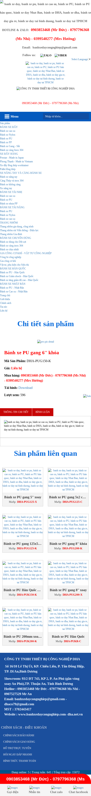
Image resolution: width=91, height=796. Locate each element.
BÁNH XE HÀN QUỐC (13, 268)
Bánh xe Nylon (7, 134)
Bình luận (43, 412)
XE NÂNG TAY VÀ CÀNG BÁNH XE (21, 172)
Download (25, 388)
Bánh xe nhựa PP (9, 203)
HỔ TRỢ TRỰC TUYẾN (17, 748)
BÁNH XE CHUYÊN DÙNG (15, 238)
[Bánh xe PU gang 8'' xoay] (68, 572)
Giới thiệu (5, 299)
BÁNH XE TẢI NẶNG (12, 207)
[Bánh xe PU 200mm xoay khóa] (23, 619)
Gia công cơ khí (8, 260)
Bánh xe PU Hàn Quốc (68, 636)
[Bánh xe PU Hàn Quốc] (68, 619)
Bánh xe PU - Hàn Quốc (12, 272)
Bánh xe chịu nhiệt (9, 249)
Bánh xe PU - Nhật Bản (12, 287)
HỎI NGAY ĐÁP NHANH (17, 754)
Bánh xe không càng (10, 184)
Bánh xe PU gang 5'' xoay (22, 497)
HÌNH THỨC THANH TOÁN (19, 760)
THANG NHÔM (9, 222)
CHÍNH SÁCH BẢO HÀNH (18, 735)
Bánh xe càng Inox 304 (11, 150)
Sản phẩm (5, 123)
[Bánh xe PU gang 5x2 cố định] (68, 480)
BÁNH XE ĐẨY (9, 127)
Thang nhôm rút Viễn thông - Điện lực (19, 230)
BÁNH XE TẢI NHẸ (11, 192)
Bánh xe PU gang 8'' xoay (68, 590)
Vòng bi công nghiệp (10, 257)
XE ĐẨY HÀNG (9, 153)
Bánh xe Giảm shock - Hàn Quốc (16, 276)
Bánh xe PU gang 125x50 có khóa (23, 543)
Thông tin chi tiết (15, 412)
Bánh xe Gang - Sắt (10, 146)
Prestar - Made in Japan (12, 157)
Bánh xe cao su (7, 130)
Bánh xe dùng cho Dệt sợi (13, 241)
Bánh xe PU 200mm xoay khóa (23, 636)
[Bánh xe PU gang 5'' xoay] (23, 480)
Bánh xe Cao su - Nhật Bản (14, 291)
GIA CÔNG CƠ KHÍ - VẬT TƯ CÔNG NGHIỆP (26, 253)
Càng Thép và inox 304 (11, 180)
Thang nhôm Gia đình (11, 234)
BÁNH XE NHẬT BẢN (12, 283)
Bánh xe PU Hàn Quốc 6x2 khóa (23, 590)
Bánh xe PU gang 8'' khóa (68, 543)
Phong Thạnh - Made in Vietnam (16, 161)
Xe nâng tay (6, 188)
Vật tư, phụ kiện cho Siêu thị (14, 264)
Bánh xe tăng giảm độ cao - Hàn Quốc (19, 280)
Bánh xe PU (6, 138)
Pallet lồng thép (7, 169)
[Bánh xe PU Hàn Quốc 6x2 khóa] (23, 572)
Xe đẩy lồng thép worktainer (14, 165)
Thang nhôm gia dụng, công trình (16, 226)
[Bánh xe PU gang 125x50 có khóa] (23, 526)
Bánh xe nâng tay (8, 176)
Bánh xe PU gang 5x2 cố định (68, 497)
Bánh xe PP (6, 142)
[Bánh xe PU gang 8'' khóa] (68, 526)
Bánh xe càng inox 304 (11, 245)
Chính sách (5, 303)
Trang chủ (5, 295)
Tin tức (3, 306)
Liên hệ (3, 310)
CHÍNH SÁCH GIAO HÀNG (19, 741)
